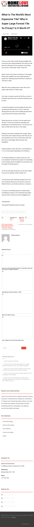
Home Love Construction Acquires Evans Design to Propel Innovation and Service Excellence (16, 369)
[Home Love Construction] (15, 7)
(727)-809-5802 (5, 478)
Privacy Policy (25, 524)
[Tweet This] (6, 212)
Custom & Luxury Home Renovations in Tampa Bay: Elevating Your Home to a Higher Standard (17, 269)
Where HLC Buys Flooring (8, 314)
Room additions (12, 229)
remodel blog (5, 229)
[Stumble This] (15, 212)
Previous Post (9, 223)
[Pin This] (9, 212)
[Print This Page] (24, 212)
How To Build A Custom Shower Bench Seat (13, 340)
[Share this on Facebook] (3, 212)
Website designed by (9, 517)
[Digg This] (18, 212)
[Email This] (21, 212)
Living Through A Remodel (11, 361)
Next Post (21, 219)
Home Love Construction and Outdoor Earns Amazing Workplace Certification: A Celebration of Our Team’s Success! (16, 379)
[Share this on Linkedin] (12, 212)
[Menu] (31, 3)
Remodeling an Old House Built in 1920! (11, 292)
